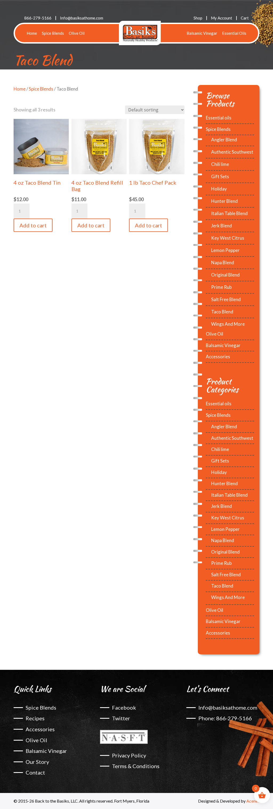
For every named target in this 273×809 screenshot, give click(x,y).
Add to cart (33, 225)
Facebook (124, 707)
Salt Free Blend (226, 299)
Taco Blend (222, 311)
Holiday (219, 189)
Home (32, 33)
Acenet (252, 800)
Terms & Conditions (135, 766)
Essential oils (218, 117)
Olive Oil (77, 33)
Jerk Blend (221, 225)
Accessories (218, 356)
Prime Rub (221, 287)
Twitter (121, 718)
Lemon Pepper (225, 250)
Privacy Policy (129, 755)
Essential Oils (234, 33)
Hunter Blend (224, 201)
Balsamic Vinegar (202, 33)
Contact (35, 772)
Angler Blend (224, 139)
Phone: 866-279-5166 (225, 718)
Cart (245, 18)
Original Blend (225, 275)
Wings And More (228, 324)
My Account (221, 18)
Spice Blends (53, 33)
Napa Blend (222, 262)
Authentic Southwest (232, 152)
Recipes (35, 718)
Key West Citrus (227, 238)
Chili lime (220, 164)
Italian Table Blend (229, 213)
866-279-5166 (37, 18)
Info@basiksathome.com (81, 18)
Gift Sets (220, 176)
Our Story (37, 762)
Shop (198, 18)
